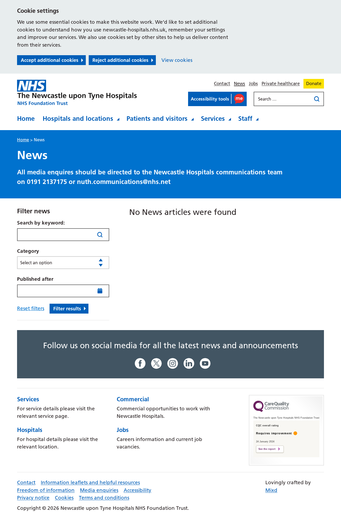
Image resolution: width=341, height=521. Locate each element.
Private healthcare (281, 83)
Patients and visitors (157, 118)
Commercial (133, 399)
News (239, 83)
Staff (245, 118)
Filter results (67, 309)
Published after (35, 279)
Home (26, 118)
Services (213, 118)
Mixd (271, 490)
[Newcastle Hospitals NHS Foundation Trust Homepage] (77, 92)
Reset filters (30, 308)
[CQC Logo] (271, 410)
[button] (217, 99)
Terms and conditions (104, 498)
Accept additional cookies (49, 60)
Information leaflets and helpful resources (90, 482)
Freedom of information (46, 490)
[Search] (100, 234)
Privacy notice (33, 498)
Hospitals (29, 430)
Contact (222, 83)
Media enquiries (99, 490)
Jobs (253, 83)
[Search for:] (283, 99)
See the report (266, 449)
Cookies (64, 498)
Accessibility (137, 490)
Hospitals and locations (78, 118)
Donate (313, 83)
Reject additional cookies (120, 60)
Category (28, 251)
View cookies (176, 60)
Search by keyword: (41, 223)
